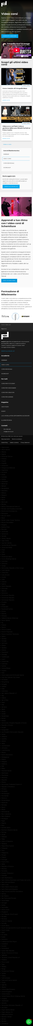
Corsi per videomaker (8, 388)
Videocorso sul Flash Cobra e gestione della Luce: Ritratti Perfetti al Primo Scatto (16, 128)
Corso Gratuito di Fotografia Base (14, 88)
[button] (29, 1022)
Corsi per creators (7, 392)
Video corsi (7, 158)
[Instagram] (16, 328)
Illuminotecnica (6, 420)
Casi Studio (5, 406)
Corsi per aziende (7, 397)
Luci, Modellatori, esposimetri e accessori (15, 415)
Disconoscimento (5, 439)
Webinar (6, 154)
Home (2, 324)
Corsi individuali (8, 163)
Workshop (7, 167)
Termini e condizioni (17, 439)
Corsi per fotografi (8, 383)
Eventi (3, 411)
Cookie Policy (4, 442)
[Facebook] (13, 328)
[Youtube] (9, 328)
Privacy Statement (25, 442)
